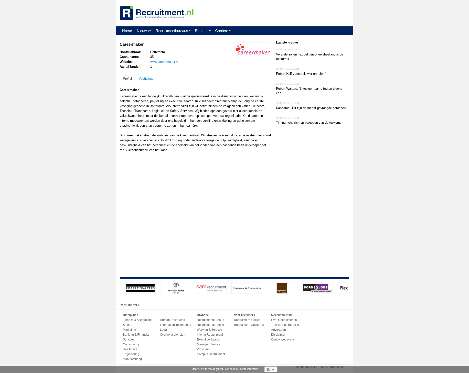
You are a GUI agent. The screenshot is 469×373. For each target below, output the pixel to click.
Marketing (129, 329)
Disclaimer (278, 334)
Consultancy (131, 344)
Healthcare (130, 349)
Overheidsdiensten (172, 334)
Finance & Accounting (137, 320)
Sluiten (271, 369)
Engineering (131, 354)
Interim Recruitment (210, 334)
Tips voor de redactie (285, 325)
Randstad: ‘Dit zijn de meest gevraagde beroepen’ (311, 108)
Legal (164, 329)
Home (127, 31)
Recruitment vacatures (249, 325)
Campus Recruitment (211, 354)
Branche (201, 31)
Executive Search (208, 339)
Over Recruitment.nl (284, 320)
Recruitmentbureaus (172, 31)
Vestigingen (147, 78)
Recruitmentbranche (210, 325)
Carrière (221, 31)
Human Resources (172, 320)
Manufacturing (132, 359)
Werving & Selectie (209, 329)
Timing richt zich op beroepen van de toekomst (309, 122)
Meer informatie (249, 369)
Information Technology (175, 325)
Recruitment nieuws (247, 320)
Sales (126, 325)
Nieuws (143, 31)
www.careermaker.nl (164, 62)
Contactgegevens (283, 339)
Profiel (127, 78)
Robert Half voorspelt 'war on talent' (301, 74)
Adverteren (278, 329)
